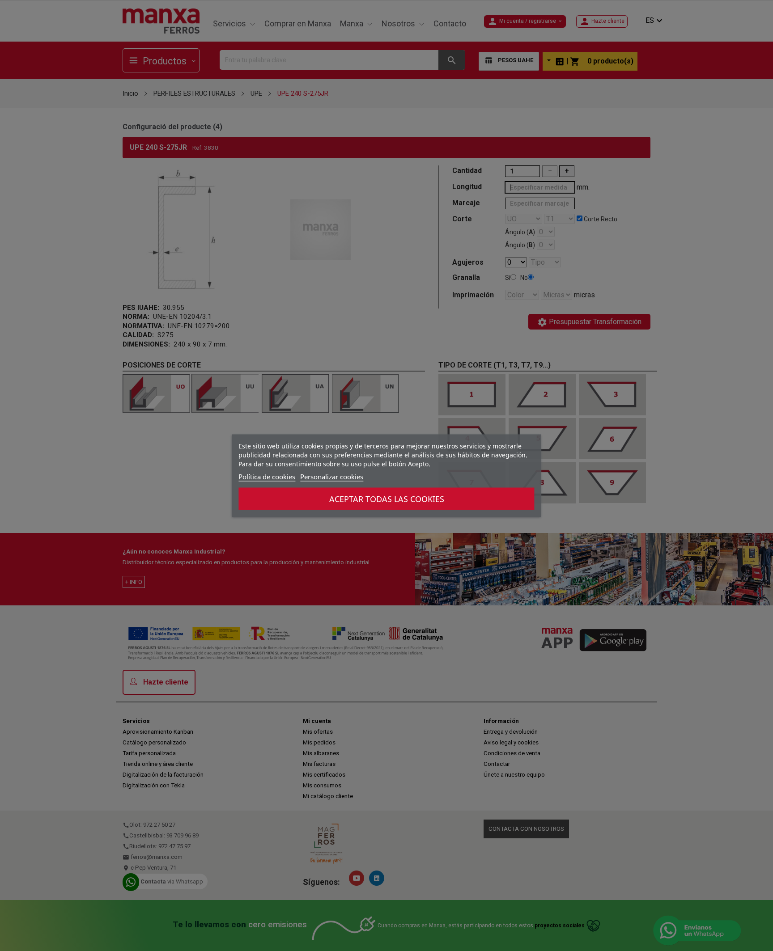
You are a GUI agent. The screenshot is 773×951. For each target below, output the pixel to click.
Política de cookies (266, 476)
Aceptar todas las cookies (386, 498)
